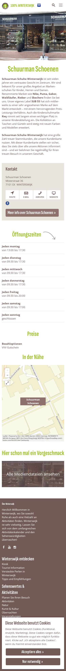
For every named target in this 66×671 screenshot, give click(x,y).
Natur (5, 605)
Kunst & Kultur (10, 608)
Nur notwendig (31, 661)
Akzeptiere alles (31, 651)
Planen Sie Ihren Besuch (16, 597)
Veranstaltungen (11, 616)
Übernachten (9, 612)
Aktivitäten (8, 601)
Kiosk (5, 564)
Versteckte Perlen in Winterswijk (13, 573)
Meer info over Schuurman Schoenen (30, 212)
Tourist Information (13, 567)
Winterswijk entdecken (18, 559)
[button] (33, 403)
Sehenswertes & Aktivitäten (13, 589)
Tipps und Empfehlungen (16, 579)
